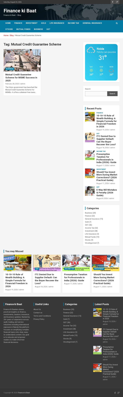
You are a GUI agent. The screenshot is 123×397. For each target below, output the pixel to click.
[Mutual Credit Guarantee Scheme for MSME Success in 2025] (22, 60)
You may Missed (14, 251)
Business (38, 29)
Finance (18, 23)
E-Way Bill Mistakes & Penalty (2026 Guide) (106, 192)
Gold (43, 23)
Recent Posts (94, 108)
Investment (31, 23)
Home (8, 23)
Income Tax (73, 23)
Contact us (38, 313)
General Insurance (92, 23)
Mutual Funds (23, 29)
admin (22, 84)
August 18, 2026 (102, 148)
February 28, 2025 (12, 84)
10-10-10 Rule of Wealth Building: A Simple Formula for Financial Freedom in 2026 (106, 121)
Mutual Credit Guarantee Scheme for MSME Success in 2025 (21, 77)
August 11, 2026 (102, 183)
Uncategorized (90, 243)
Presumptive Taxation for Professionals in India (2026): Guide (106, 158)
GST (48, 29)
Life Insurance (57, 23)
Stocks (9, 29)
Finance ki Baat (20, 11)
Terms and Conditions (42, 316)
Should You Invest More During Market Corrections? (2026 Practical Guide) (106, 176)
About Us (37, 309)
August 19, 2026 (102, 130)
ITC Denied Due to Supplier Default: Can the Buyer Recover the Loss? (106, 140)
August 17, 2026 (102, 165)
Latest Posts (102, 304)
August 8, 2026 (102, 198)
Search (88, 89)
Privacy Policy (39, 319)
